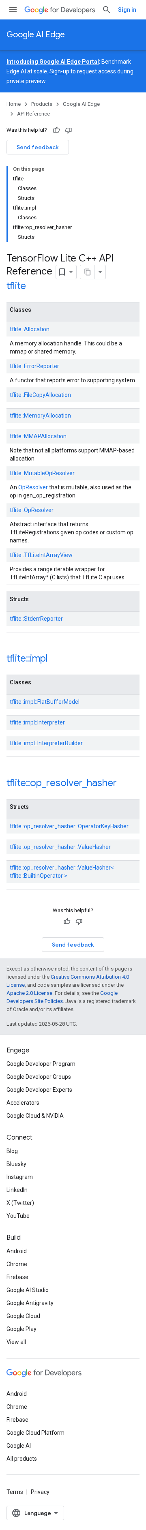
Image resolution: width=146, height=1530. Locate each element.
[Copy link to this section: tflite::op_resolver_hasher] (127, 784)
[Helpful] (56, 130)
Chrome (16, 1264)
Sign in (127, 9)
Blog (12, 1151)
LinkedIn (17, 1190)
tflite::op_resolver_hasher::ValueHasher (60, 847)
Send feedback (38, 147)
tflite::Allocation (29, 329)
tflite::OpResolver (32, 510)
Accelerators (22, 1102)
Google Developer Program (40, 1064)
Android (16, 1251)
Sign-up (59, 71)
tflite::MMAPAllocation (38, 436)
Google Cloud (23, 1316)
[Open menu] (13, 9)
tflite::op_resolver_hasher (61, 783)
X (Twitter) (20, 1203)
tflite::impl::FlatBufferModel (44, 702)
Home (13, 104)
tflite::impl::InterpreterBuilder (46, 743)
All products (21, 1458)
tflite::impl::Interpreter (37, 722)
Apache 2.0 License (29, 993)
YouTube (18, 1216)
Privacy (40, 1492)
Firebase (17, 1277)
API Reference (33, 114)
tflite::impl (27, 658)
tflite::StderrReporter (36, 618)
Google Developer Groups (38, 1077)
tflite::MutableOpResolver (42, 473)
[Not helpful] (68, 130)
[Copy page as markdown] (87, 272)
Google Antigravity (30, 1303)
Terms (14, 1492)
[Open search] (107, 10)
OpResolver (33, 487)
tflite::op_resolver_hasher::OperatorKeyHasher (69, 826)
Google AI (18, 1445)
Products (41, 104)
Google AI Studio (27, 1290)
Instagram (19, 1177)
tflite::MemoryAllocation (40, 415)
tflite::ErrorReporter (34, 366)
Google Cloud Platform (35, 1432)
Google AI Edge (35, 35)
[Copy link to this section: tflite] (36, 286)
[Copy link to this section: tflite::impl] (58, 659)
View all (16, 1342)
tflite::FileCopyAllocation (40, 395)
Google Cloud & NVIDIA (35, 1115)
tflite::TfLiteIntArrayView (41, 555)
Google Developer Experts (39, 1089)
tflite (16, 286)
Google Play (21, 1329)
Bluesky (16, 1164)
